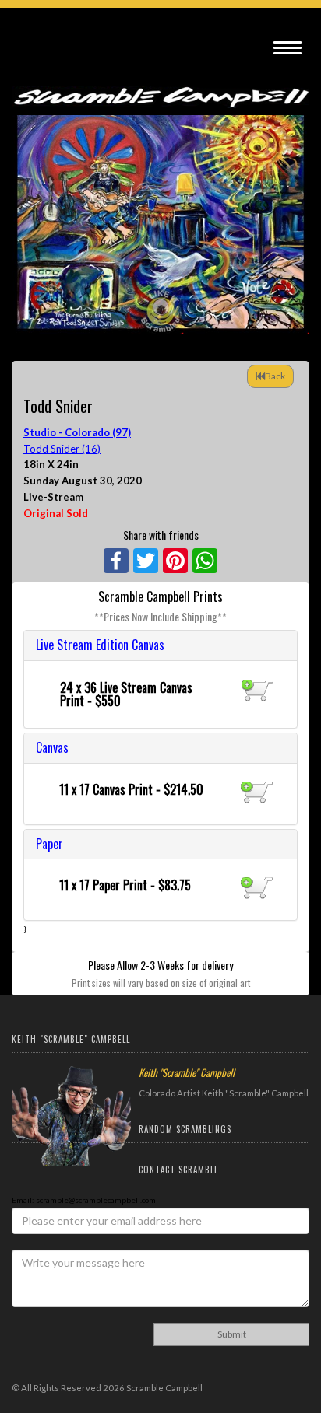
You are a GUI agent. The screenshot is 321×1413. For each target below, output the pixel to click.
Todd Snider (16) (62, 448)
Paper (49, 843)
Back (275, 376)
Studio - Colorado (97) (77, 432)
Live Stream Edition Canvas (100, 644)
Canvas (52, 747)
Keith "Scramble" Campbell (187, 1072)
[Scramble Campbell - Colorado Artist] (160, 87)
